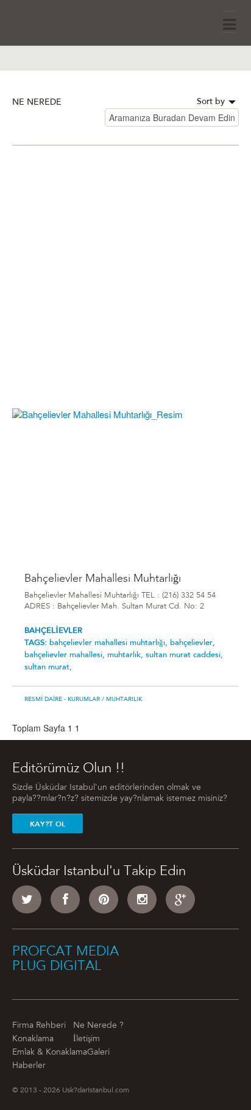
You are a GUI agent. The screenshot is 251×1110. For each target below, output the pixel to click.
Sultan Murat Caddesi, (184, 655)
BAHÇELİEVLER (53, 631)
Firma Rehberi (39, 1026)
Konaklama (33, 1039)
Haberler (29, 1066)
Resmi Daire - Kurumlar (62, 700)
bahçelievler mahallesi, (65, 655)
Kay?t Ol (47, 824)
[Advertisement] (125, 283)
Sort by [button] (212, 102)
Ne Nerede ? (98, 1026)
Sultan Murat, (48, 667)
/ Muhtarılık (121, 700)
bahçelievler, (192, 643)
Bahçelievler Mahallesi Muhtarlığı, (109, 643)
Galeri (98, 1053)
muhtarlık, (126, 655)
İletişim (86, 1039)
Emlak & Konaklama (49, 1053)
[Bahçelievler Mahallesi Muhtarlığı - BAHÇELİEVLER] (125, 483)
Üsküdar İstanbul (46, 21)
